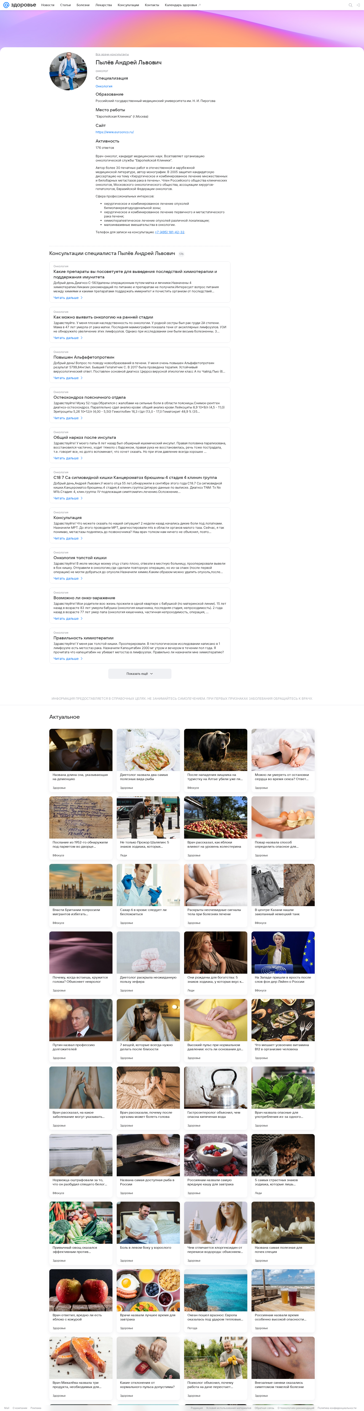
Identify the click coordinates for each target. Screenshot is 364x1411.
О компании (20, 1408)
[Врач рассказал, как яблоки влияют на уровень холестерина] (215, 828)
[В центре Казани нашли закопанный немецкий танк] (283, 895)
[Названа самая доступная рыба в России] (148, 1165)
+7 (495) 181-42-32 (169, 232)
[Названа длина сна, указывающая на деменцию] (80, 760)
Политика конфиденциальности (337, 1408)
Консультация (68, 517)
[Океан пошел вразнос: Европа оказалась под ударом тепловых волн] (215, 1300)
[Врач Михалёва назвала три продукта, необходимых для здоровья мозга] (80, 1368)
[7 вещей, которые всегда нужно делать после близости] (148, 1030)
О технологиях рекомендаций (296, 1408)
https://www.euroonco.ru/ (115, 132)
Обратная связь (264, 1408)
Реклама (36, 1408)
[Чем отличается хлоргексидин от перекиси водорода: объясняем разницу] (215, 1233)
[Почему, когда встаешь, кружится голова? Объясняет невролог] (80, 963)
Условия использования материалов (228, 1408)
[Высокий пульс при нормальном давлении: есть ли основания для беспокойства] (215, 1030)
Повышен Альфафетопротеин (84, 357)
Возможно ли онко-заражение (84, 598)
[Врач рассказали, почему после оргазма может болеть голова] (148, 1098)
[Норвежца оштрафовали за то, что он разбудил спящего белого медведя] (80, 1165)
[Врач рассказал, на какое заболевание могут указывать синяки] (80, 1098)
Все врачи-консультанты (112, 54)
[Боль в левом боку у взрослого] (148, 1233)
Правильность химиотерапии (84, 638)
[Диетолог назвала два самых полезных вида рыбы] (148, 760)
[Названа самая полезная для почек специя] (283, 1233)
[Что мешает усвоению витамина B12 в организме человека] (283, 1030)
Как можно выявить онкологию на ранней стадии (103, 317)
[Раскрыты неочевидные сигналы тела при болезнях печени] (215, 895)
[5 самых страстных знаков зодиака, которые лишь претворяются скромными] (283, 1165)
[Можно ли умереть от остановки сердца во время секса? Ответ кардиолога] (283, 760)
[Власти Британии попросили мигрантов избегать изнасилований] (80, 895)
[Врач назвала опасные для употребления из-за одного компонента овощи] (283, 1098)
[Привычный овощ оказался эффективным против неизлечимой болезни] (80, 1233)
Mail (6, 1408)
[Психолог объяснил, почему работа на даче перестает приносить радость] (215, 1368)
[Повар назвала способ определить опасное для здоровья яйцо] (283, 828)
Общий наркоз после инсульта (85, 437)
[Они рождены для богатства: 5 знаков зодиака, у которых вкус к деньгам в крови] (215, 963)
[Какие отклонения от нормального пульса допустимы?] (148, 1368)
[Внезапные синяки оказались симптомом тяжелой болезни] (283, 1368)
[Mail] (6, 5)
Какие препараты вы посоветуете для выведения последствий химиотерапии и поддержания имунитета (135, 274)
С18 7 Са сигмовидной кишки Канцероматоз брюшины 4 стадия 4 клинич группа (135, 477)
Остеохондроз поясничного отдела (90, 397)
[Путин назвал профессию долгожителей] (80, 1030)
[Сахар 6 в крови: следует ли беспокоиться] (148, 895)
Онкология (104, 86)
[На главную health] (22, 5)
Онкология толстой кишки (80, 558)
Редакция (197, 1408)
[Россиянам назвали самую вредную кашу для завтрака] (215, 1165)
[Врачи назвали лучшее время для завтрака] (148, 1300)
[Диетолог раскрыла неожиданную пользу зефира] (148, 963)
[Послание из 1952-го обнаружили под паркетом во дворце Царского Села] (80, 828)
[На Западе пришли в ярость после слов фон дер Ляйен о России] (283, 963)
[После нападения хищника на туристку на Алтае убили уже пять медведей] (215, 760)
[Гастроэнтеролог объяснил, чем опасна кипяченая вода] (215, 1098)
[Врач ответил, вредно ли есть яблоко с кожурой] (80, 1300)
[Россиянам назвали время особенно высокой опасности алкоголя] (283, 1300)
